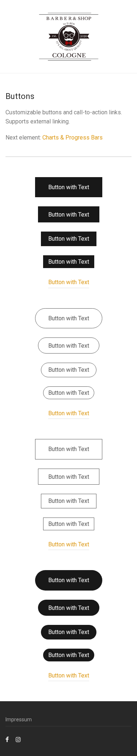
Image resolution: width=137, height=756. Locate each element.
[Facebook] (7, 739)
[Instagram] (18, 739)
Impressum (18, 719)
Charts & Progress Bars (72, 137)
